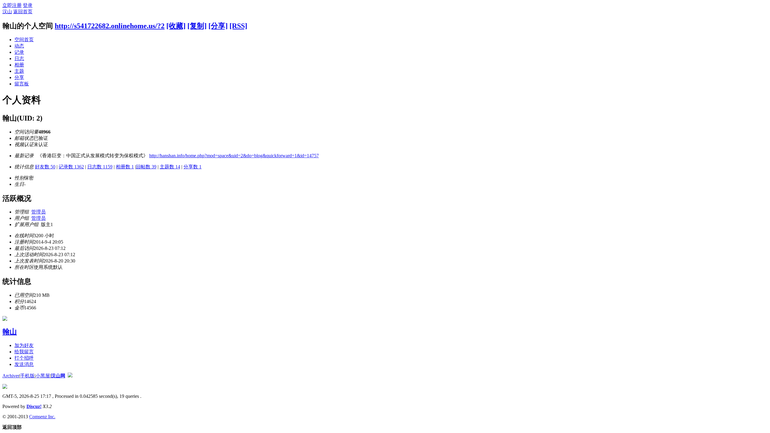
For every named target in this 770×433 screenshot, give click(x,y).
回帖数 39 (146, 166)
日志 (19, 58)
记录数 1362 (71, 166)
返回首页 (22, 11)
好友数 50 (45, 166)
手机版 (27, 375)
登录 (27, 5)
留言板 (21, 83)
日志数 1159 (99, 166)
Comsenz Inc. (42, 416)
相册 (19, 64)
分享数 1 (192, 166)
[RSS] (238, 26)
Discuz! (34, 406)
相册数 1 (125, 166)
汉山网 (58, 375)
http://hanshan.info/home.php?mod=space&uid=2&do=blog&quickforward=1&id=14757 (234, 155)
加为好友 (24, 345)
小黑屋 (42, 375)
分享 (19, 77)
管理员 (38, 211)
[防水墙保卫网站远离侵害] (70, 375)
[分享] (218, 26)
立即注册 (12, 5)
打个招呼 (24, 358)
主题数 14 (170, 166)
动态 (19, 45)
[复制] (197, 26)
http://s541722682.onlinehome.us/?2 (110, 26)
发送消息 (24, 364)
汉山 (7, 11)
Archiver (10, 375)
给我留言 (24, 351)
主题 (19, 71)
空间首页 (24, 39)
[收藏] (176, 26)
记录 (19, 52)
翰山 (9, 332)
